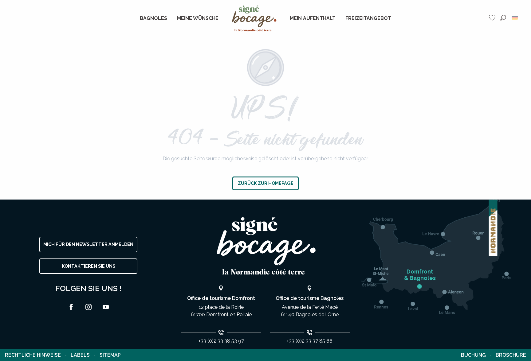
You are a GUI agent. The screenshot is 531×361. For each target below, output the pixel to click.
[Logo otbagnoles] (265, 246)
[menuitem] (153, 18)
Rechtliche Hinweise (33, 355)
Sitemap (110, 355)
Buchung (473, 355)
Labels (80, 355)
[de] (515, 18)
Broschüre (511, 355)
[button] (503, 17)
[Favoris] (493, 18)
